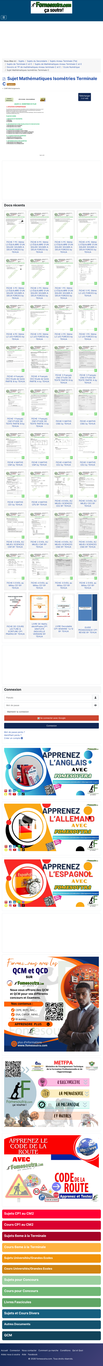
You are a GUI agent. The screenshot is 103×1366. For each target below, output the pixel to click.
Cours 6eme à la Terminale (25, 1247)
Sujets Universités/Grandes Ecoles (28, 1258)
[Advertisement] (51, 38)
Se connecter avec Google (52, 718)
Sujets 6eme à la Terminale (25, 1236)
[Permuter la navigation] (4, 17)
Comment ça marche (48, 1350)
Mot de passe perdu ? (14, 732)
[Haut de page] (98, 1361)
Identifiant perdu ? (12, 735)
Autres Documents (17, 1324)
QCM (8, 1335)
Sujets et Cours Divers (21, 1313)
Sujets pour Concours (21, 1280)
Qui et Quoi (77, 1350)
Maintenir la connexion (18, 711)
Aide (24, 1354)
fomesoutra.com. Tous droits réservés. (54, 1358)
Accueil (4, 1350)
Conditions (65, 1350)
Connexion (51, 725)
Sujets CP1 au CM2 (19, 1213)
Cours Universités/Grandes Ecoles (28, 1268)
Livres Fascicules (17, 1302)
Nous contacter (29, 1350)
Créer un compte (12, 738)
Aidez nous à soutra (10, 1354)
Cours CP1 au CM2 (18, 1224)
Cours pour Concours (21, 1291)
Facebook (32, 1354)
